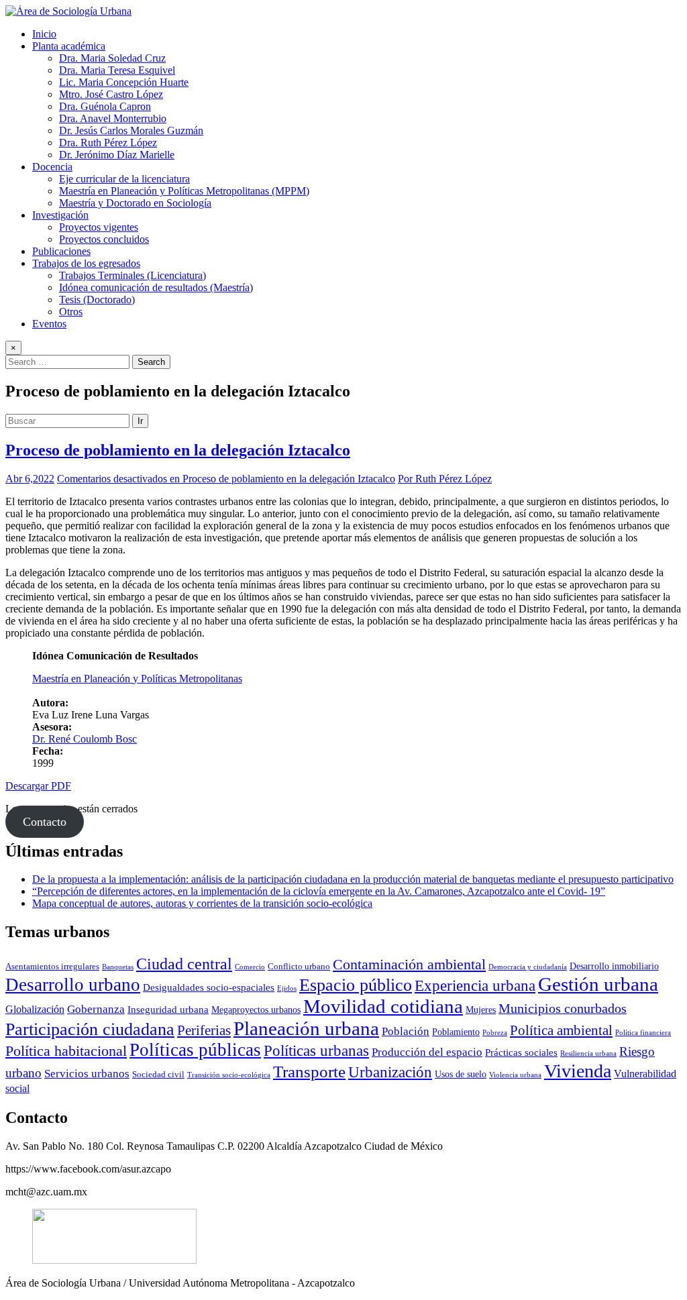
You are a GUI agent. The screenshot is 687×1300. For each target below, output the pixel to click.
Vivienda (577, 1071)
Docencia (52, 166)
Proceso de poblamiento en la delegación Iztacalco (177, 450)
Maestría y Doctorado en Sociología (135, 203)
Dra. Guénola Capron (105, 106)
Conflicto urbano (299, 966)
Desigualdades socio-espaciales (208, 987)
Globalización (34, 1009)
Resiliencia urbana (588, 1053)
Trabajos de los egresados (86, 263)
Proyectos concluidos (104, 239)
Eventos (49, 323)
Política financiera (643, 1032)
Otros (71, 311)
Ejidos (287, 988)
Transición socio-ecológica (228, 1075)
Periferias (204, 1030)
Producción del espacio (427, 1052)
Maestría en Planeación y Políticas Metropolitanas (137, 678)
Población (405, 1031)
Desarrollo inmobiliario (614, 966)
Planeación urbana (306, 1028)
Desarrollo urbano (72, 985)
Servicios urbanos (86, 1073)
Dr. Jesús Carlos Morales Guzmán (131, 130)
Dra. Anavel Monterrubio (112, 118)
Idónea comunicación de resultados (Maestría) (156, 287)
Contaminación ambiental (409, 965)
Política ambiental (561, 1030)
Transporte (309, 1072)
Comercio (250, 967)
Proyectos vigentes (98, 227)
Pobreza (494, 1032)
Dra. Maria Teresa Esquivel (117, 70)
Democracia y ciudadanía (527, 967)
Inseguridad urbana (168, 1009)
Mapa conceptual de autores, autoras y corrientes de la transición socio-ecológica (202, 903)
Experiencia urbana (475, 985)
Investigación (60, 215)
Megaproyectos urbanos (256, 1009)
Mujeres (481, 1009)
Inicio (44, 34)
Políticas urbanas (316, 1050)
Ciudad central (184, 964)
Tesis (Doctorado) (97, 299)
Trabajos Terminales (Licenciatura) (132, 275)
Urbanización (390, 1072)
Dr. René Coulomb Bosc (84, 739)
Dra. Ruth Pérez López (108, 142)
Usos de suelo (460, 1074)
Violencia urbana (515, 1075)
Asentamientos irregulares (52, 966)
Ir (140, 421)
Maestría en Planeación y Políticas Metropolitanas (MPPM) (184, 191)
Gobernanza (96, 1009)
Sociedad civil (158, 1074)
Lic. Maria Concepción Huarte (124, 82)
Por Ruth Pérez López (445, 478)
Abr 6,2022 (29, 478)
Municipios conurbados (562, 1008)
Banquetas (118, 967)
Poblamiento (456, 1031)
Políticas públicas (195, 1050)
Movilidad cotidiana (383, 1006)
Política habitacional (66, 1051)
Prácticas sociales (521, 1052)
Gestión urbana (598, 984)
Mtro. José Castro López (111, 94)
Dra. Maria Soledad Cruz (112, 58)
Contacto (44, 821)
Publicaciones (61, 251)
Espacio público (355, 985)
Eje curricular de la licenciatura (124, 178)
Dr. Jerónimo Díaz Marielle (116, 154)
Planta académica (68, 46)
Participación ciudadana (89, 1029)
